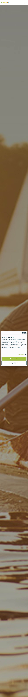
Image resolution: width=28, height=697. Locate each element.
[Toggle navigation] (26, 2)
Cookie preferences (13, 363)
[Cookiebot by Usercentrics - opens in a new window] (21, 333)
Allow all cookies (14, 358)
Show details (21, 354)
